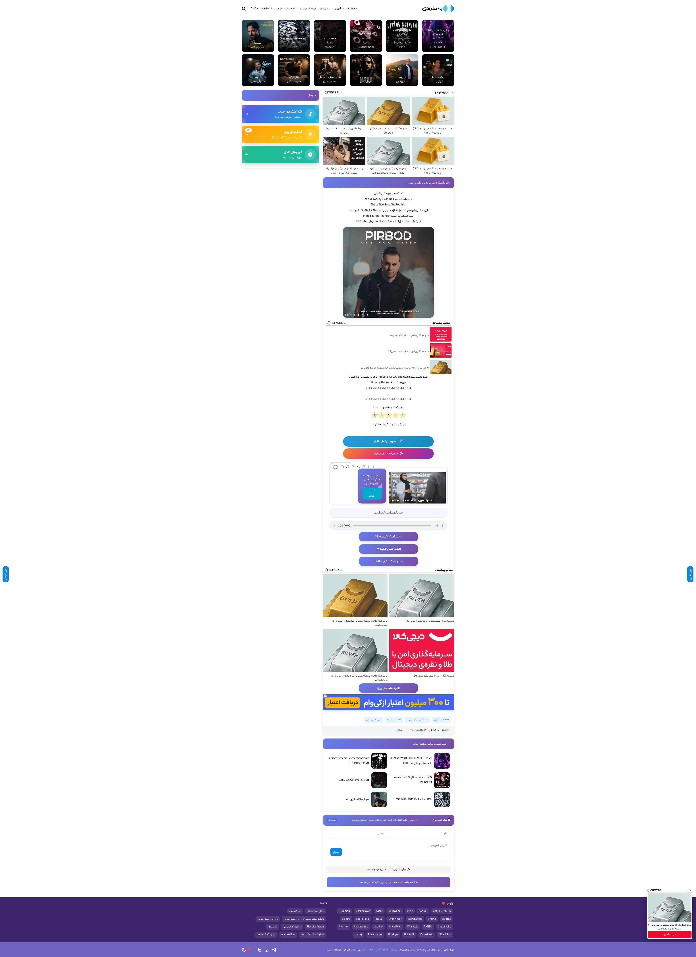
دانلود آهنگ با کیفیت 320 (388, 536)
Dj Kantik (409, 935)
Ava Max (343, 927)
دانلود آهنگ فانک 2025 (312, 935)
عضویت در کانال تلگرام (388, 441)
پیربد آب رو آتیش (373, 719)
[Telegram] (274, 950)
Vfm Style (412, 927)
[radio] (402, 415)
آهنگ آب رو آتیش (441, 719)
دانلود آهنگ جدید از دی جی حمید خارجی (304, 919)
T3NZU (428, 927)
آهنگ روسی (295, 911)
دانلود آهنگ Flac (315, 927)
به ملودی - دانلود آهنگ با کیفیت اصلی (379, 950)
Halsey (358, 935)
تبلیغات (264, 9)
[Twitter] (259, 950)
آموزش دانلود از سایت (330, 9)
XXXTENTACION (442, 911)
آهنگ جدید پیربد (394, 719)
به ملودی (272, 927)
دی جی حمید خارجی (268, 919)
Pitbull (378, 919)
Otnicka (446, 919)
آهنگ (443, 730)
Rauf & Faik (394, 911)
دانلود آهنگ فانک (315, 911)
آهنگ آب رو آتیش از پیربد (417, 719)
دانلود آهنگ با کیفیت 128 (388, 549)
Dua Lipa (393, 935)
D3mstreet (426, 935)
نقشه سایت (290, 9)
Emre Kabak (375, 935)
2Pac (410, 911)
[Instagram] (266, 950)
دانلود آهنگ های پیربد (388, 688)
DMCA (254, 9)
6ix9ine (378, 927)
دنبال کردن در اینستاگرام (388, 453)
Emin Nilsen (395, 919)
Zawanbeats (415, 919)
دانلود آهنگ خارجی (266, 935)
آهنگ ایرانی (434, 730)
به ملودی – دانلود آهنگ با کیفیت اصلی (438, 8)
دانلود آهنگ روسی (292, 927)
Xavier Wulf (395, 927)
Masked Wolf (363, 911)
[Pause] (393, 500)
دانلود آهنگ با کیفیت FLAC (388, 561)
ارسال (336, 852)
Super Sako (444, 927)
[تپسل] (335, 465)
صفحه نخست (350, 9)
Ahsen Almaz (361, 927)
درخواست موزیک (307, 9)
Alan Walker (288, 935)
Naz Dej (423, 911)
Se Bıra (346, 919)
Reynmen (344, 911)
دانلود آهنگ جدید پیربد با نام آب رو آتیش (429, 183)
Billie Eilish (445, 935)
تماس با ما (276, 9)
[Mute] (398, 500)
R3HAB (432, 919)
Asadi (379, 911)
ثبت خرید (372, 493)
